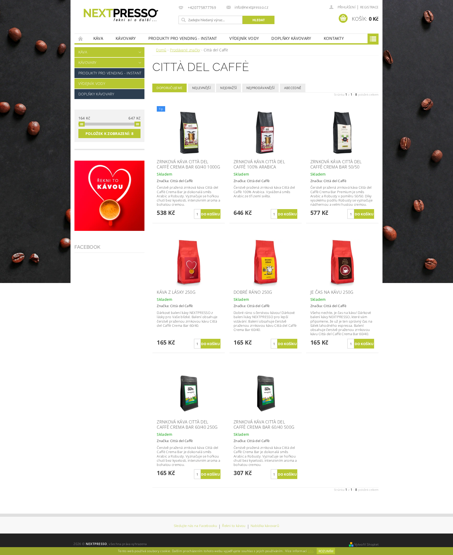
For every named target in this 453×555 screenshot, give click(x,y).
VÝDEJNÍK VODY (244, 38)
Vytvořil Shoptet (366, 544)
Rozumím (326, 551)
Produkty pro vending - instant (182, 38)
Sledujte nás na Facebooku (195, 526)
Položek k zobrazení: (109, 133)
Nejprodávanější (260, 88)
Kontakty (334, 38)
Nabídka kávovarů (265, 526)
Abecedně (292, 88)
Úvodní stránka (80, 38)
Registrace (369, 7)
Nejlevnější (201, 88)
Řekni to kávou (233, 526)
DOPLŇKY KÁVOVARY (291, 38)
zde (310, 551)
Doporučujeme (169, 88)
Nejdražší (228, 88)
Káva (98, 38)
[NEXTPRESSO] (121, 15)
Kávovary (126, 38)
